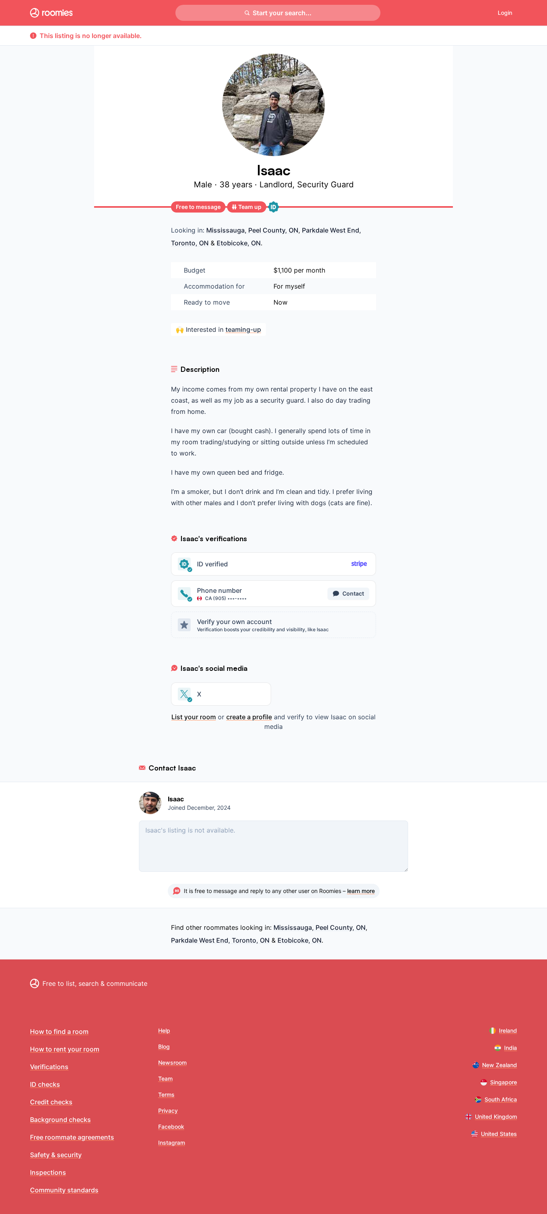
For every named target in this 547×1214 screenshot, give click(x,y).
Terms (166, 1094)
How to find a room (59, 1031)
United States (499, 1133)
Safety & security (56, 1155)
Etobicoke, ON (239, 243)
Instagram (171, 1142)
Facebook (171, 1126)
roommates (221, 927)
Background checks (60, 1120)
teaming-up (243, 329)
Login (505, 12)
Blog (164, 1046)
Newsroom (172, 1062)
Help (164, 1030)
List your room (193, 717)
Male (204, 184)
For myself (289, 286)
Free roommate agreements (72, 1137)
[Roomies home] (51, 13)
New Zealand (499, 1064)
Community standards (64, 1190)
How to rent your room (64, 1049)
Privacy (168, 1110)
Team (165, 1078)
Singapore (503, 1082)
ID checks (45, 1084)
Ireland (508, 1030)
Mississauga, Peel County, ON (252, 230)
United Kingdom (496, 1116)
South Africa (501, 1099)
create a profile (249, 717)
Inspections (48, 1172)
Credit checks (51, 1102)
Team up (249, 206)
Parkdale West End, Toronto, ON (220, 940)
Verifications (49, 1067)
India (510, 1047)
